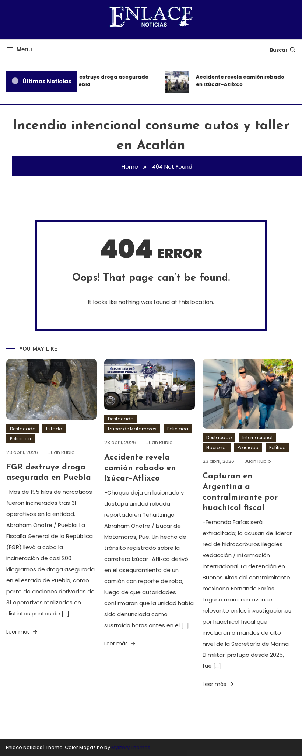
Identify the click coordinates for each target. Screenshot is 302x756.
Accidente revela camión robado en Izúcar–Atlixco (237, 80)
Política (277, 447)
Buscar (279, 49)
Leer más (18, 631)
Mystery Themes (130, 747)
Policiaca (20, 439)
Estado (54, 429)
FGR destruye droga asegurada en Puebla (104, 80)
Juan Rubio (61, 452)
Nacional (216, 447)
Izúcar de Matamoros (132, 429)
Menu (24, 49)
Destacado (22, 429)
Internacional (257, 437)
